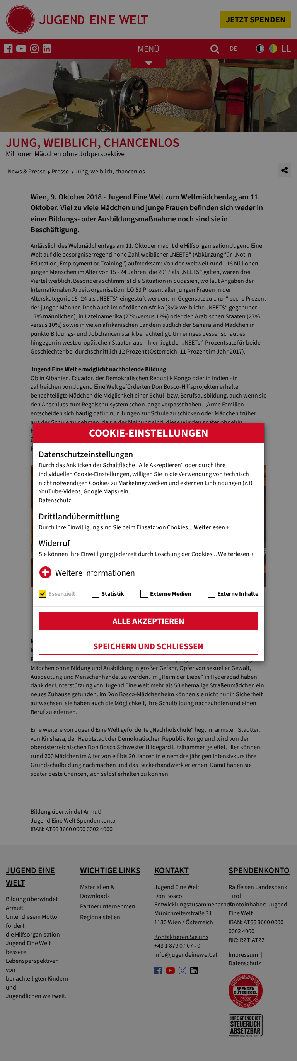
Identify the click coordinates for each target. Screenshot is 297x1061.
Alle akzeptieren (148, 621)
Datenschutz (55, 500)
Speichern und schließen (148, 646)
